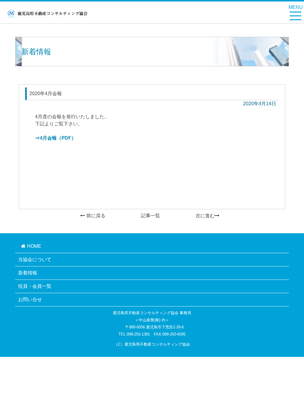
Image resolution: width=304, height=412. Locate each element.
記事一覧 (150, 215)
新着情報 (27, 272)
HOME (34, 246)
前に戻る (95, 215)
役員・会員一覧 (34, 286)
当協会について (34, 259)
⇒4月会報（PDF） (55, 137)
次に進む (205, 215)
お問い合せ (30, 299)
